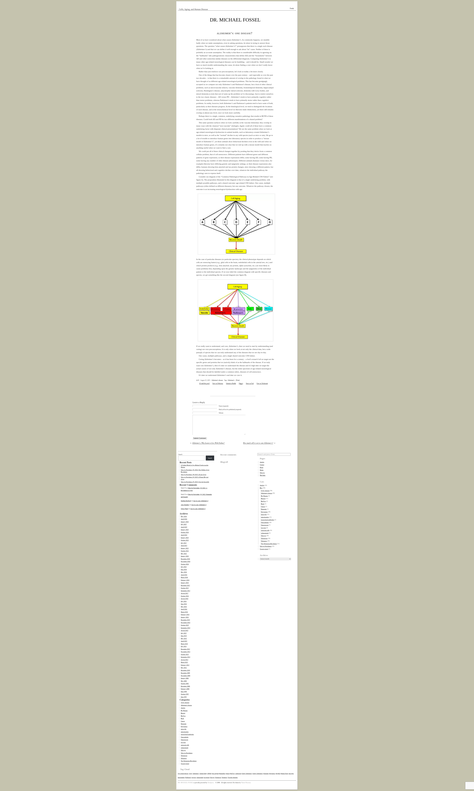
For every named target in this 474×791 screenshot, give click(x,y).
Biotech (183, 713)
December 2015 (185, 620)
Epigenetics (184, 726)
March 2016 (184, 612)
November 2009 (185, 675)
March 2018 (184, 577)
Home (261, 467)
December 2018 (185, 559)
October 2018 (185, 564)
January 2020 (185, 556)
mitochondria (184, 732)
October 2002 (185, 683)
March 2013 (184, 662)
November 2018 (185, 561)
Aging (190, 773)
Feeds (292, 8)
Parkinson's (188, 777)
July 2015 (184, 633)
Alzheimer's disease (217, 380)
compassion (238, 773)
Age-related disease (183, 773)
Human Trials (284, 773)
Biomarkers (222, 773)
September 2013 (185, 657)
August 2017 (184, 593)
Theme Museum (246, 782)
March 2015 (184, 644)
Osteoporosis (184, 740)
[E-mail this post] (204, 383)
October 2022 (185, 551)
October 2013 (185, 654)
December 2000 (185, 686)
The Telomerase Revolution (189, 761)
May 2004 (184, 681)
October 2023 (185, 540)
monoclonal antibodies (187, 734)
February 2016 (185, 614)
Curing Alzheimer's (247, 773)
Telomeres (184, 758)
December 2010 (185, 670)
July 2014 (184, 646)
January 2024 (185, 537)
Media (261, 470)
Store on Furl (250, 383)
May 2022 (184, 553)
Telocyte (183, 750)
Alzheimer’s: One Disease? (234, 33)
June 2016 (184, 604)
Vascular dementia (233, 777)
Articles (183, 708)
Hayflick (278, 773)
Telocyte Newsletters (186, 753)
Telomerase (184, 755)
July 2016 (184, 601)
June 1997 (184, 697)
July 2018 (184, 567)
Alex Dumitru (185, 505)
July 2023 (184, 543)
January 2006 (185, 678)
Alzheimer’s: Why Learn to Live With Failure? (208, 443)
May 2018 (184, 572)
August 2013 (184, 660)
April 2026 (184, 519)
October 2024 (185, 532)
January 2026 (185, 522)
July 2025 (184, 524)
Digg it (241, 383)
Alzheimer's (231, 380)
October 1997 (185, 694)
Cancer (183, 721)
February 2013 (185, 665)
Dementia (183, 724)
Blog (261, 488)
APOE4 (209, 773)
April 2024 (184, 535)
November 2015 (185, 622)
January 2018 (185, 583)
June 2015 (184, 636)
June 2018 (184, 569)
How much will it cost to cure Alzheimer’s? (258, 443)
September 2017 (185, 591)
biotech (228, 773)
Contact (262, 465)
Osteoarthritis (184, 737)
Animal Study (203, 773)
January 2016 (185, 617)
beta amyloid (215, 773)
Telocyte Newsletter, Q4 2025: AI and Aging (193, 474)
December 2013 (185, 649)
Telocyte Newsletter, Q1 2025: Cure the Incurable (195, 482)
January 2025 (185, 529)
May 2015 (184, 638)
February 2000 (185, 689)
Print (237, 380)
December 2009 (185, 673)
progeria (183, 742)
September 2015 (185, 628)
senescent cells (185, 745)
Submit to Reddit (231, 383)
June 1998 (184, 691)
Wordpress (210, 782)
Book (182, 718)
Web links (262, 475)
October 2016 (185, 596)
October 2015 (185, 625)
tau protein (206, 777)
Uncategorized (185, 763)
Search (180, 454)
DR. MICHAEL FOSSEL (235, 20)
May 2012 (184, 667)
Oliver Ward (184, 509)
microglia (183, 729)
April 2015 (184, 641)
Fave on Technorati (262, 383)
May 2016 (184, 606)
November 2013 (185, 652)
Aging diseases (185, 702)
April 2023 (184, 545)
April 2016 (184, 609)
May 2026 (184, 516)
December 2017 (185, 585)
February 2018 (185, 580)
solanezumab (184, 748)
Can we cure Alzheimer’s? (200, 501)
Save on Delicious (217, 383)
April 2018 (184, 575)
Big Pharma (184, 710)
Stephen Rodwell (186, 501)
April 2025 (184, 527)
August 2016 (184, 598)
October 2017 (185, 588)
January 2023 (185, 548)
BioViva (183, 716)
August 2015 (184, 630)
